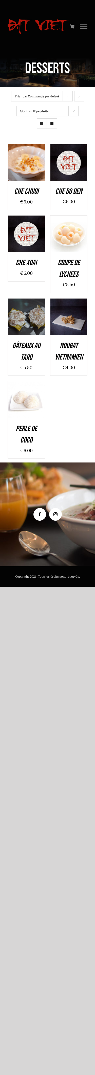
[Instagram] (55, 514)
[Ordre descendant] (79, 96)
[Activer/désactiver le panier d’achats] (72, 26)
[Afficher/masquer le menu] (83, 26)
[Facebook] (39, 514)
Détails (29, 167)
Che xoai (26, 262)
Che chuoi (26, 191)
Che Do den (68, 191)
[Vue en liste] (52, 124)
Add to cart (25, 161)
